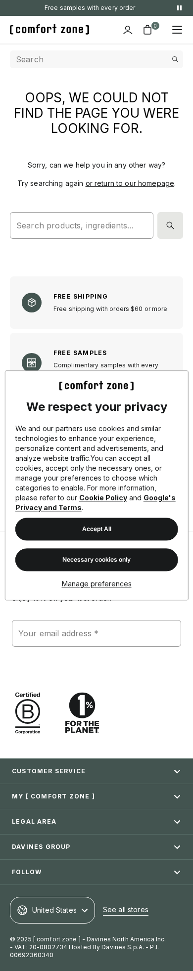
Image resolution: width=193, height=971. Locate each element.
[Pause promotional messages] (179, 8)
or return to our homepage (130, 183)
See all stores (125, 909)
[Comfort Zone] (49, 30)
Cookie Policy (103, 498)
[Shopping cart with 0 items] (147, 30)
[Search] (170, 225)
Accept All (96, 529)
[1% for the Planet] (82, 713)
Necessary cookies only (96, 560)
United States (54, 910)
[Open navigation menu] (177, 30)
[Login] (128, 30)
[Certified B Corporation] (28, 713)
